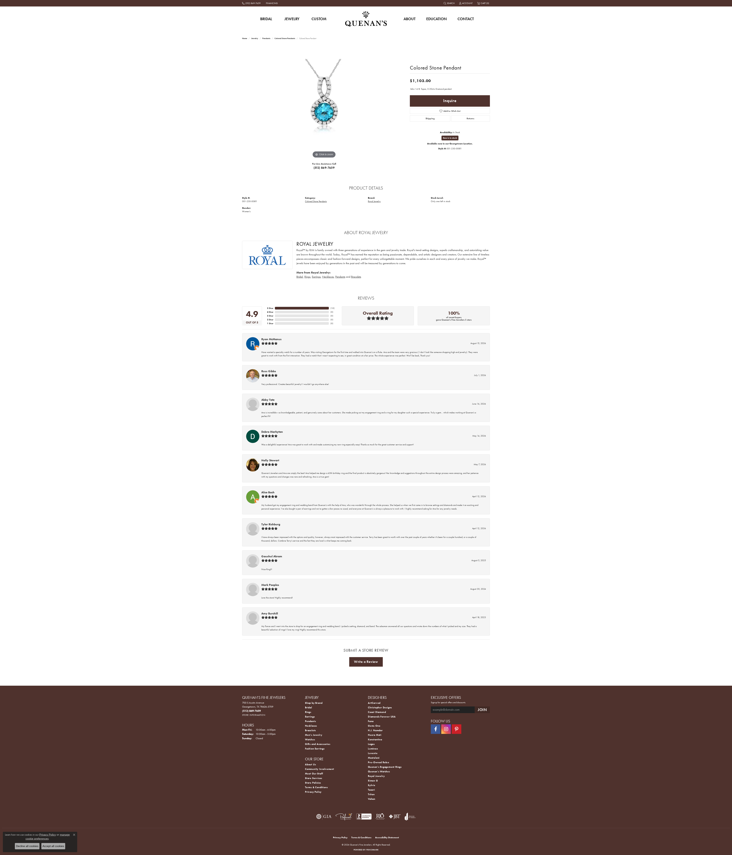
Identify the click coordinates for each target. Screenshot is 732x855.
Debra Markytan (272, 432)
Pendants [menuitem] (310, 721)
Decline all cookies (27, 846)
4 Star (270, 312)
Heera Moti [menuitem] (374, 735)
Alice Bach (267, 492)
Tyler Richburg (270, 524)
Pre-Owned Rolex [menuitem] (378, 762)
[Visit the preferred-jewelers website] (343, 816)
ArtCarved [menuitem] (374, 703)
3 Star (270, 315)
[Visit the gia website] (323, 816)
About (410, 18)
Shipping (430, 118)
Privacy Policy (313, 791)
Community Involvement (319, 769)
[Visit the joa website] (410, 816)
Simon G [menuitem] (373, 780)
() (332, 308)
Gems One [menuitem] (374, 725)
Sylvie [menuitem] (371, 785)
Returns (470, 118)
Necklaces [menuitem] (311, 725)
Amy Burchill (269, 613)
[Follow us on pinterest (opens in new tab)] (456, 729)
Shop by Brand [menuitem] (313, 703)
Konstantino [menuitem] (375, 739)
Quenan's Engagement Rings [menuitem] (385, 767)
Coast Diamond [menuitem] (377, 712)
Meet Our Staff (314, 773)
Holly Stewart (270, 460)
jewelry (254, 38)
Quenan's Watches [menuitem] (379, 771)
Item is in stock (450, 138)
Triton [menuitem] (371, 794)
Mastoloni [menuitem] (374, 757)
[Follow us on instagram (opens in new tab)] (446, 729)
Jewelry (291, 18)
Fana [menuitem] (371, 721)
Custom (318, 18)
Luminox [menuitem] (373, 748)
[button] (449, 3)
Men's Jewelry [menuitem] (313, 735)
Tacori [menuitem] (371, 789)
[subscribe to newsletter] (482, 709)
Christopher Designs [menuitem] (380, 707)
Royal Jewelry (374, 201)
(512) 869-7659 (324, 168)
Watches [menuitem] (310, 739)
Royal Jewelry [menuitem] (376, 776)
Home (244, 38)
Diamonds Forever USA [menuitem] (382, 716)
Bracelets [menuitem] (310, 730)
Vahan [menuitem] (371, 799)
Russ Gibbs (268, 371)
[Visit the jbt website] (395, 816)
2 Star (270, 319)
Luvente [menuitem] (373, 753)
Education (436, 18)
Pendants (266, 38)
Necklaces (328, 277)
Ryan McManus (271, 339)
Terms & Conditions (316, 787)
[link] (251, 3)
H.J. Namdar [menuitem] (375, 730)
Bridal (266, 18)
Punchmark (372, 850)
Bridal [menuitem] (308, 707)
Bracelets (356, 277)
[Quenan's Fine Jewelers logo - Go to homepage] (366, 18)
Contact (466, 18)
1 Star (270, 323)
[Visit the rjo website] (380, 816)
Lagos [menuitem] (371, 744)
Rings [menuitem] (308, 712)
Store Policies (313, 782)
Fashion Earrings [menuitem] (315, 748)
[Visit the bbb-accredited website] (364, 816)
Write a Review (366, 661)
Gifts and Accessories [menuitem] (317, 744)
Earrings (316, 277)
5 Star (270, 308)
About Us (310, 764)
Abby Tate (267, 400)
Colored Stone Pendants (284, 38)
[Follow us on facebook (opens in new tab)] (435, 729)
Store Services (313, 778)
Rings (307, 277)
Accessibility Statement (387, 837)
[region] (324, 102)
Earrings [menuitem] (310, 716)
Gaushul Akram (271, 556)
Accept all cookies (53, 846)
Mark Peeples (270, 585)
